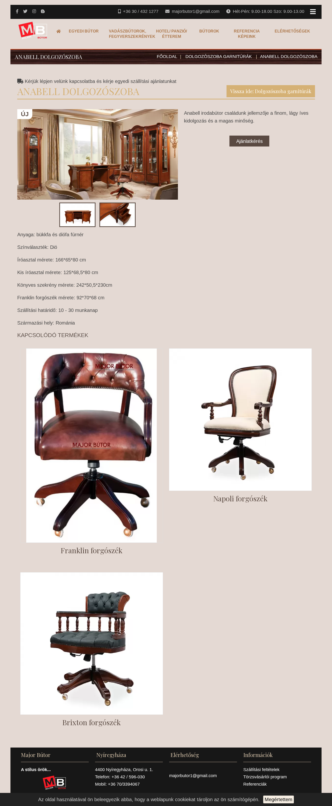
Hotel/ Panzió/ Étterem (171, 34)
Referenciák (255, 784)
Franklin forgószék (91, 550)
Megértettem (278, 799)
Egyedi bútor (84, 31)
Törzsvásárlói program (265, 776)
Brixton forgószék (91, 722)
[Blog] (43, 11)
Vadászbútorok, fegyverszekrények (128, 34)
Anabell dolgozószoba (288, 56)
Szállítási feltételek (261, 769)
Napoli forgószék (240, 498)
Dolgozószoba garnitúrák (219, 56)
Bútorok (209, 31)
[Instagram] (34, 11)
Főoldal (60, 31)
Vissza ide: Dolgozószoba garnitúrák (270, 91)
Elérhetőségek (292, 31)
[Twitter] (25, 11)
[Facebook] (17, 11)
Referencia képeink (247, 34)
